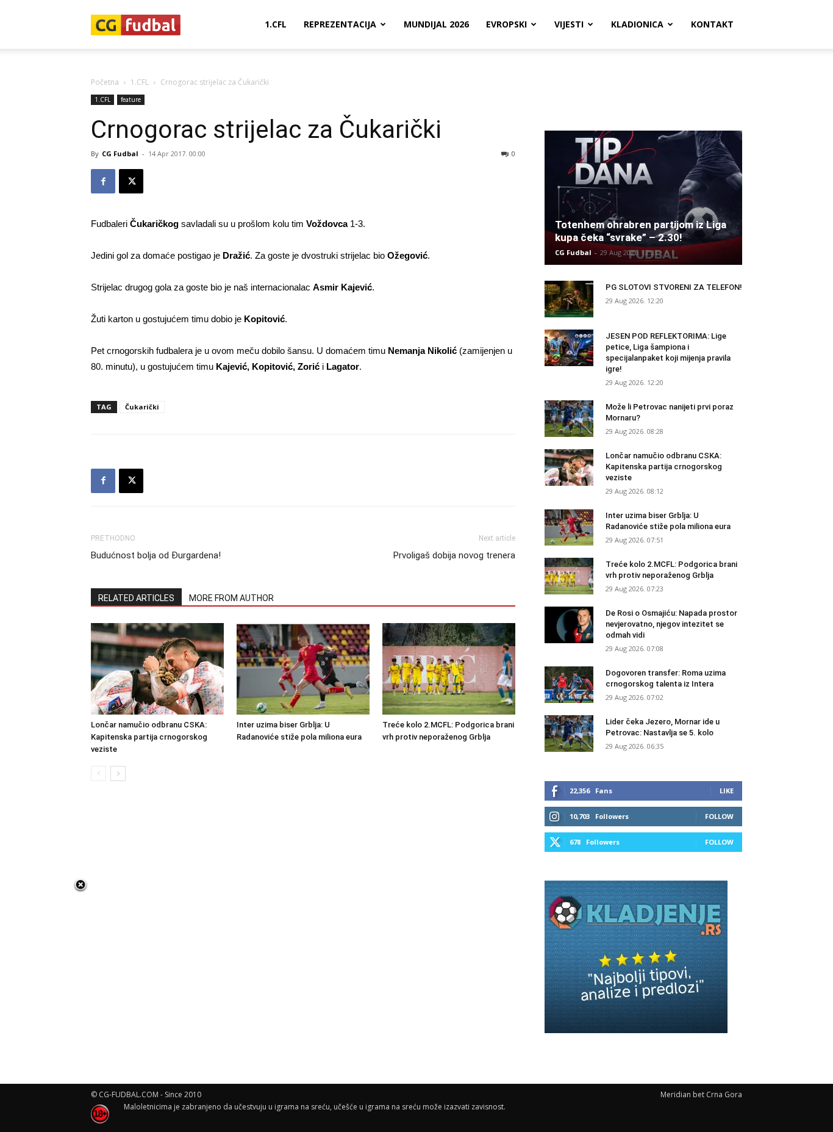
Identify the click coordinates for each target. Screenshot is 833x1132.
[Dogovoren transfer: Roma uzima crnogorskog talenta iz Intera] (569, 684)
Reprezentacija (340, 24)
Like (727, 790)
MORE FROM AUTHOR (231, 598)
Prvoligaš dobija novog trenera (454, 555)
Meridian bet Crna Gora (701, 1094)
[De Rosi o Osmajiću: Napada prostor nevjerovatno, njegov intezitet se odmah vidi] (569, 625)
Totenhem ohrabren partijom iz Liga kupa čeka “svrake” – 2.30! (640, 230)
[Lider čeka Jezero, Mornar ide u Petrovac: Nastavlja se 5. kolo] (569, 733)
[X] (131, 181)
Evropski (506, 24)
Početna (105, 82)
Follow (719, 816)
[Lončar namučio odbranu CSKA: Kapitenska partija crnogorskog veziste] (157, 669)
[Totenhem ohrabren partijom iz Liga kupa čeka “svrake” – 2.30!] (643, 198)
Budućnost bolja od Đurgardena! (156, 555)
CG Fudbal (120, 153)
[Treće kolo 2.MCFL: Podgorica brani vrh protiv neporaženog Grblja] (448, 669)
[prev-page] (98, 773)
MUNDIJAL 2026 (436, 24)
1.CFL (276, 24)
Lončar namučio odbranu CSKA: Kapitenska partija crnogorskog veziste (149, 737)
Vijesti (569, 24)
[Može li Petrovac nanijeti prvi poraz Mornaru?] (569, 418)
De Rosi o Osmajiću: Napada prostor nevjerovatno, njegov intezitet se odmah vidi (671, 624)
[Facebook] (103, 181)
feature (131, 99)
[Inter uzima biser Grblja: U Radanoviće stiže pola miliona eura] (303, 669)
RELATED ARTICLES (136, 598)
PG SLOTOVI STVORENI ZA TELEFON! (674, 287)
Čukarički (142, 406)
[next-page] (118, 773)
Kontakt (712, 24)
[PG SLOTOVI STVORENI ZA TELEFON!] (569, 299)
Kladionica (637, 24)
